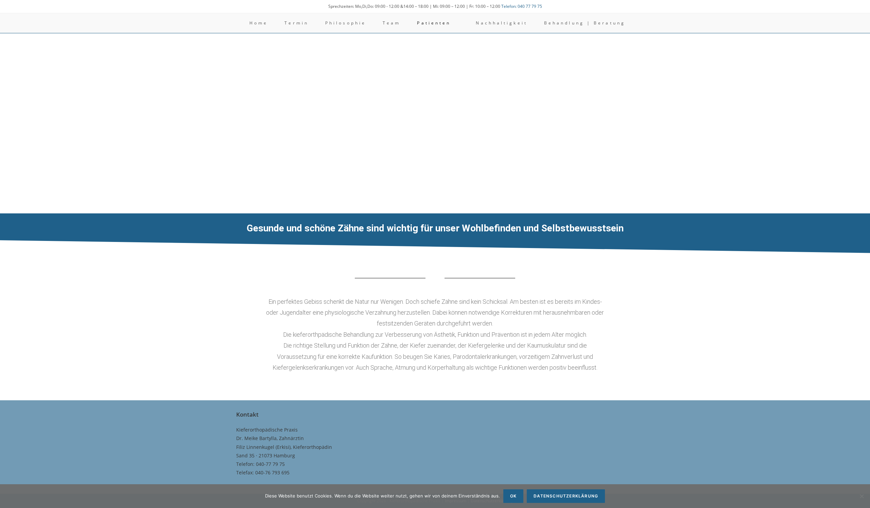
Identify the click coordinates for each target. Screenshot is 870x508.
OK (513, 495)
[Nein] (861, 496)
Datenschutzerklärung (566, 495)
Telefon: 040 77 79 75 (521, 6)
